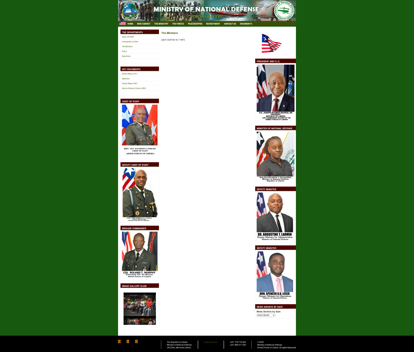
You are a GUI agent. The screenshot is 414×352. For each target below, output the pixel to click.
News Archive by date (269, 311)
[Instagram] (139, 341)
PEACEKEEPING (195, 23)
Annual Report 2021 (129, 83)
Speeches (126, 79)
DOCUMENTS (246, 23)
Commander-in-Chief (130, 42)
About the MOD (128, 37)
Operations (126, 56)
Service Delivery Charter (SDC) (134, 88)
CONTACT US (230, 23)
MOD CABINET (143, 23)
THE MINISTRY (161, 23)
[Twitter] (131, 341)
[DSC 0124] (133, 321)
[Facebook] (122, 341)
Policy (124, 51)
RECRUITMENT (213, 23)
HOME (130, 23)
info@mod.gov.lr (211, 342)
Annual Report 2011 (129, 74)
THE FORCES (178, 23)
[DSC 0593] (146, 321)
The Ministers (127, 46)
